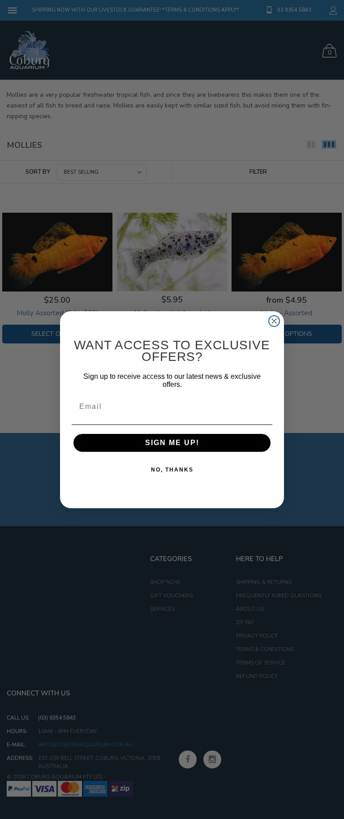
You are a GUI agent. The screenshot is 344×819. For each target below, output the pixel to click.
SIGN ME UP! (172, 442)
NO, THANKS (172, 470)
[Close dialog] (274, 321)
